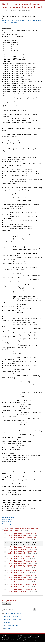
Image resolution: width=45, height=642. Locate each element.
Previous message (8, 517)
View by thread (7, 520)
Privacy (12, 638)
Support (5, 638)
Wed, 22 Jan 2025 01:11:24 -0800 (21, 11)
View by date (6, 522)
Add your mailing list (26, 636)
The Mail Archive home (12, 613)
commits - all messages (13, 616)
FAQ (37, 636)
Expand (7, 622)
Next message (7, 524)
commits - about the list (12, 619)
